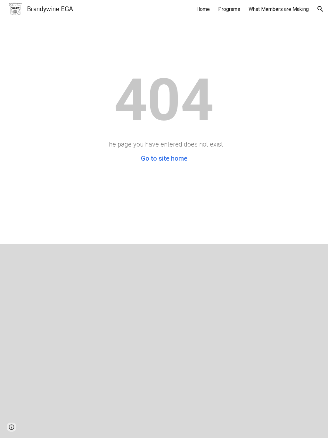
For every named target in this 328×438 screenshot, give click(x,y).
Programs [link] (229, 9)
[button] (320, 9)
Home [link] (203, 9)
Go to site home (164, 158)
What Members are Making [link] (279, 9)
